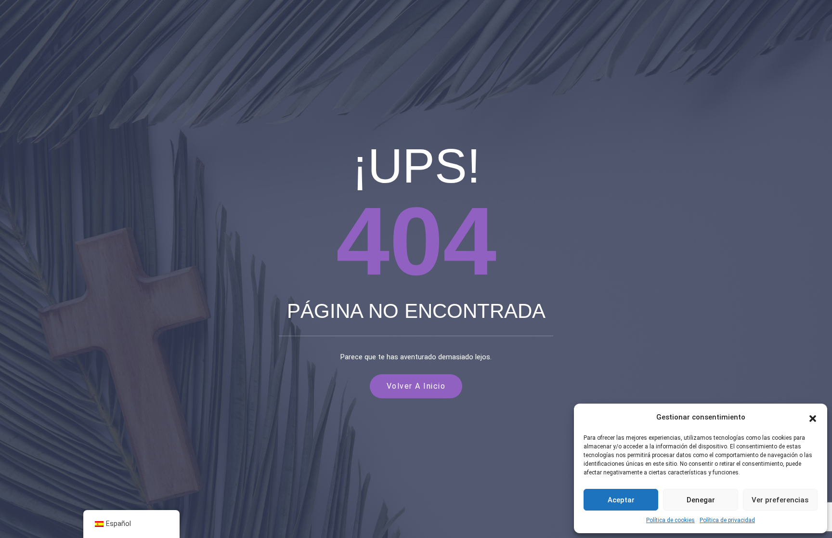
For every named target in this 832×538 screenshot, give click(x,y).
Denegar (701, 500)
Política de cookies (670, 520)
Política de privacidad (727, 520)
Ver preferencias (780, 500)
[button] (813, 417)
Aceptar (621, 500)
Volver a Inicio (416, 386)
